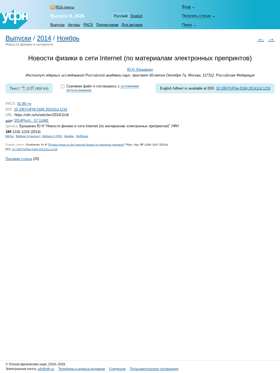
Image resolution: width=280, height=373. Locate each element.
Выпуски (57, 25)
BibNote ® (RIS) (52, 136)
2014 (44, 38)
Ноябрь (68, 38)
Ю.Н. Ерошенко (140, 69)
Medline (69, 136)
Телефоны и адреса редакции (81, 369)
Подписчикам (107, 25)
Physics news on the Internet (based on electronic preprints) (86, 144)
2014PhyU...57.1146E (31, 121)
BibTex (9, 136)
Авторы (74, 25)
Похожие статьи (18, 159)
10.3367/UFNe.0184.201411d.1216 (243, 88)
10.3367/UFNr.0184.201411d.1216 (40, 109)
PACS (88, 25)
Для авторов (132, 25)
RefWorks (82, 136)
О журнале (117, 369)
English (136, 16)
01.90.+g (24, 104)
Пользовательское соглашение (154, 369)
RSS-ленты (65, 7)
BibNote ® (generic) (28, 136)
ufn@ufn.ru (46, 369)
